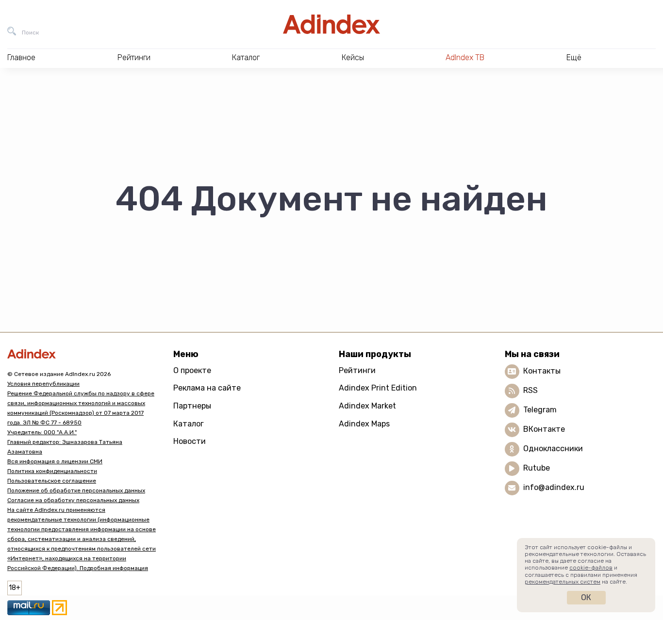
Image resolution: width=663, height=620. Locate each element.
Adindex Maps (364, 423)
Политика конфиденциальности (52, 471)
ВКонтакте (544, 429)
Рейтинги (357, 370)
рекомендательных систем (562, 581)
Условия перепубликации (43, 383)
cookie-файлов (591, 567)
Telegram (540, 409)
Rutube (536, 468)
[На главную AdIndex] (331, 24)
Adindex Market (367, 405)
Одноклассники (553, 448)
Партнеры (192, 405)
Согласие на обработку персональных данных (73, 500)
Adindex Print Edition (378, 387)
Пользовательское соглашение (51, 480)
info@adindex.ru (553, 487)
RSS (530, 390)
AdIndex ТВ (465, 57)
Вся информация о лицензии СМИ (54, 461)
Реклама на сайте (207, 387)
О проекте (192, 370)
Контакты (542, 370)
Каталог (188, 423)
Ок (586, 597)
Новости (189, 441)
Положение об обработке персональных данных (76, 490)
